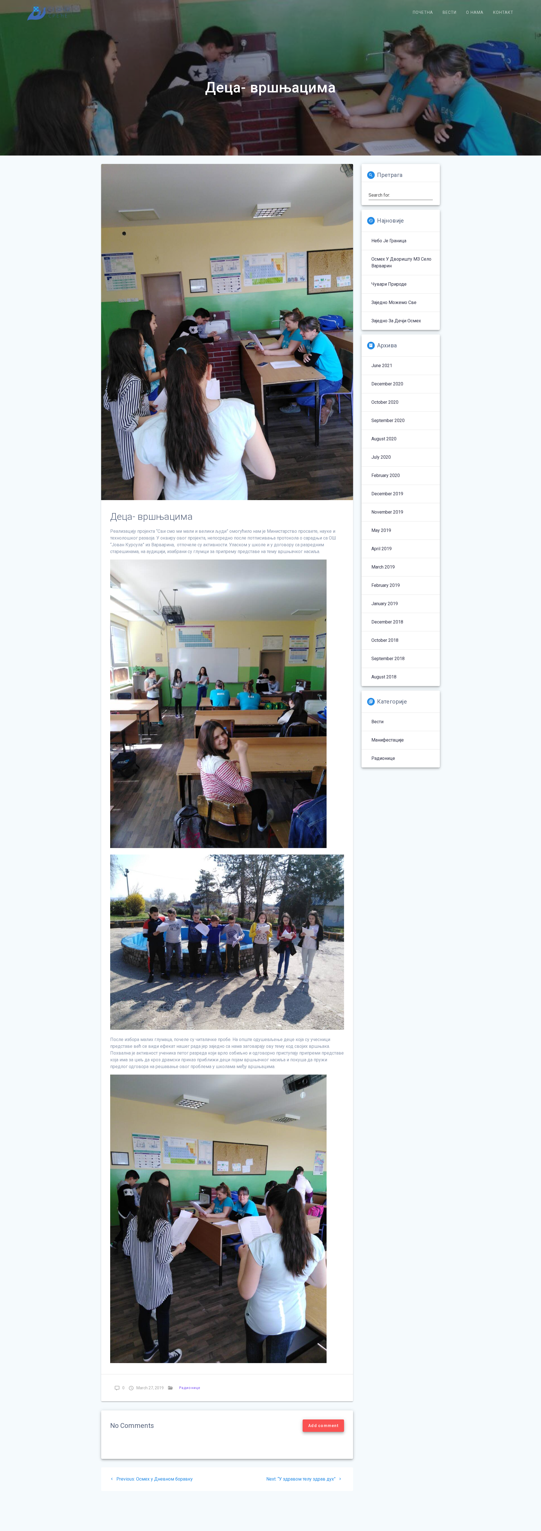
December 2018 (387, 622)
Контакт (503, 12)
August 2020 (383, 438)
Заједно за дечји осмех (396, 320)
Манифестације (387, 740)
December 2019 (387, 493)
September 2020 (388, 420)
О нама (475, 12)
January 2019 (384, 603)
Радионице (189, 1388)
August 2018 (383, 677)
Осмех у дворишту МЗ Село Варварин (401, 262)
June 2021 (381, 365)
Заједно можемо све (393, 302)
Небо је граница (388, 240)
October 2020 (384, 402)
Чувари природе (389, 284)
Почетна (423, 12)
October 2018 (384, 640)
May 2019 (381, 530)
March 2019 (383, 567)
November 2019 (387, 512)
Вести (449, 12)
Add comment (323, 1425)
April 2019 (381, 548)
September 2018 (388, 658)
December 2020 (387, 384)
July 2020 (381, 457)
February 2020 (385, 475)
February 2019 (385, 585)
